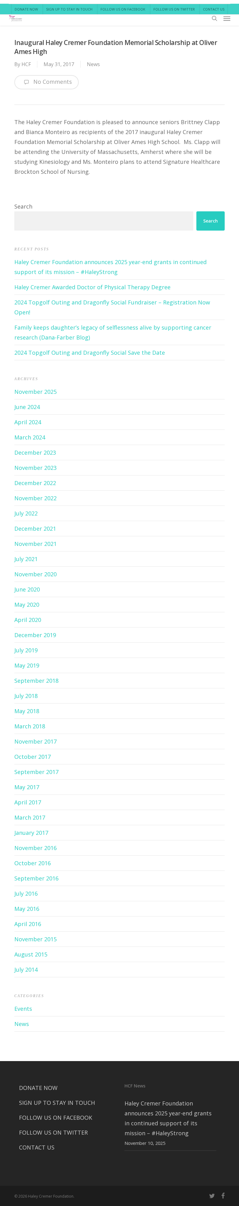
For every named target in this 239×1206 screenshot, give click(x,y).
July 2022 (26, 513)
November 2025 (35, 391)
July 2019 (26, 650)
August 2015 (30, 954)
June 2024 (27, 407)
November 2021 (35, 543)
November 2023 (35, 467)
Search (23, 206)
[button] (226, 18)
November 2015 (35, 939)
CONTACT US (36, 1147)
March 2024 (29, 437)
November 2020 (35, 574)
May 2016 (26, 908)
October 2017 (32, 756)
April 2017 (27, 802)
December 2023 (35, 452)
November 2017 (35, 741)
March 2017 (29, 817)
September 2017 (36, 772)
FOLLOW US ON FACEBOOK (55, 1117)
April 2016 (27, 924)
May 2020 (26, 604)
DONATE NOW (38, 1087)
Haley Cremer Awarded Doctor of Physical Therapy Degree (92, 287)
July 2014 (26, 969)
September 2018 (36, 680)
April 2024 (27, 422)
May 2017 (26, 787)
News (93, 64)
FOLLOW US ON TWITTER (53, 1132)
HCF (26, 64)
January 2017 (31, 832)
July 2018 (26, 696)
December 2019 (35, 635)
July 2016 (26, 893)
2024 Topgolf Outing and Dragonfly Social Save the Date (89, 352)
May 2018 (26, 711)
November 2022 (35, 498)
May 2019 (26, 665)
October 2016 (32, 863)
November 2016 (35, 848)
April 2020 (27, 619)
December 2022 (35, 483)
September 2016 (36, 878)
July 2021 (26, 559)
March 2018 (29, 726)
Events (23, 1008)
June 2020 (27, 589)
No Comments (52, 81)
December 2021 (35, 528)
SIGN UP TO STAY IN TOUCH (57, 1102)
